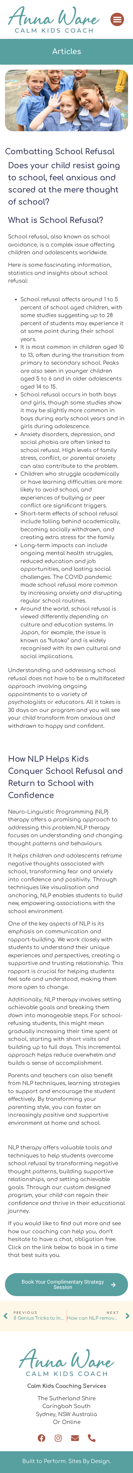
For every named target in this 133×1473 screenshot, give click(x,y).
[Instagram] (58, 1438)
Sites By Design (89, 1461)
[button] (117, 19)
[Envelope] (75, 1438)
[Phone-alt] (91, 1438)
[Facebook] (41, 1438)
